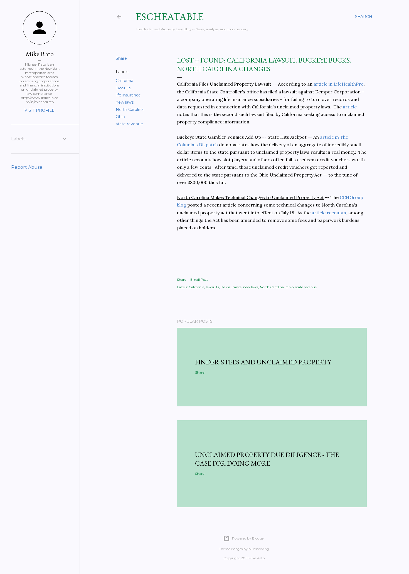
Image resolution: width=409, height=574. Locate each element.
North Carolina (130, 109)
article (350, 107)
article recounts (329, 212)
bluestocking (258, 549)
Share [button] (121, 58)
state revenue (129, 123)
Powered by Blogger (248, 538)
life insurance (128, 95)
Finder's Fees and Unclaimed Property (263, 362)
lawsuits (123, 87)
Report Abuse (26, 167)
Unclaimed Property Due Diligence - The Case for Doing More (267, 459)
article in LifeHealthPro (339, 84)
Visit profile (39, 110)
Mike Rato (40, 53)
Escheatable (170, 16)
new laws (125, 102)
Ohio (120, 116)
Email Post (199, 279)
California (124, 80)
